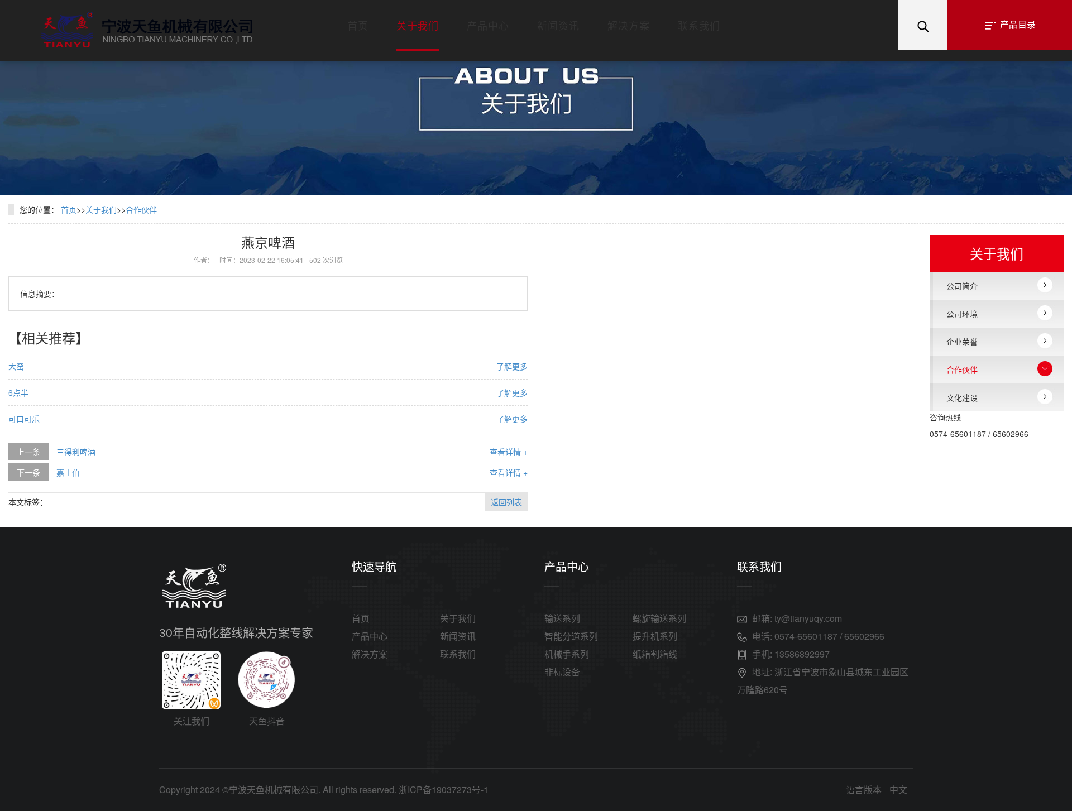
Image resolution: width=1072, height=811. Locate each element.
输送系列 (562, 618)
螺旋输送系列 (659, 618)
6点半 (18, 392)
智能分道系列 (571, 636)
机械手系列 (566, 653)
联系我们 (699, 25)
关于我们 (417, 25)
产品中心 (488, 25)
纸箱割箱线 (655, 653)
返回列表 (506, 501)
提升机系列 (655, 636)
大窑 (16, 366)
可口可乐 (24, 418)
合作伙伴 (141, 209)
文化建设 (962, 397)
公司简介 (962, 285)
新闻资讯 (558, 25)
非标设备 (562, 671)
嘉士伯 (68, 472)
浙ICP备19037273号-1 (444, 789)
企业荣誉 (962, 341)
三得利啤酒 (75, 451)
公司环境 (962, 313)
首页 (357, 25)
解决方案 (628, 25)
